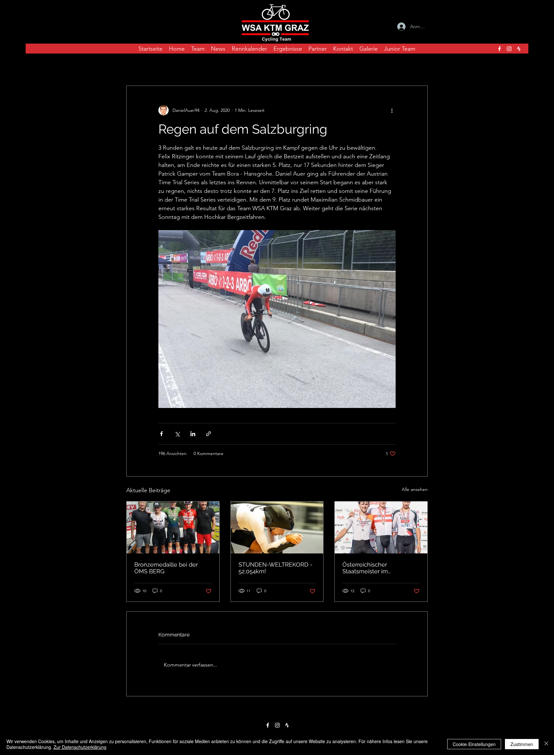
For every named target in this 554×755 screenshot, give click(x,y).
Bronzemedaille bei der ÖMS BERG (166, 568)
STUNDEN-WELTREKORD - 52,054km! (276, 568)
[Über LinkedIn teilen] (193, 434)
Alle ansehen (415, 489)
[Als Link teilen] (209, 434)
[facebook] (499, 49)
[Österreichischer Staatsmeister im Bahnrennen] (381, 527)
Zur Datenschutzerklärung (80, 747)
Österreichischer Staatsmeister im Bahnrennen (365, 568)
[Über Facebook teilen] (161, 434)
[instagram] (509, 49)
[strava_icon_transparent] (519, 49)
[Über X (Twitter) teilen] (177, 434)
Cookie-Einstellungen (474, 744)
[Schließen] (546, 744)
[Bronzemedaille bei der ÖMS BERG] (173, 527)
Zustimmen (521, 744)
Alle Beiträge (140, 66)
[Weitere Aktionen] (392, 110)
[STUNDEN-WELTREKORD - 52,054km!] (277, 527)
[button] (419, 66)
